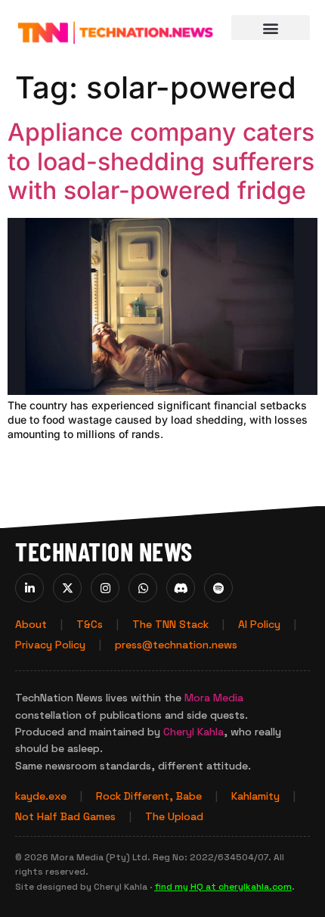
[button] (270, 27)
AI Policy (259, 624)
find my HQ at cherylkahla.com (223, 887)
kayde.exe (41, 796)
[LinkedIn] (29, 588)
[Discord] (180, 588)
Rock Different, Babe (149, 796)
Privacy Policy (50, 644)
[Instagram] (105, 588)
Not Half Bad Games (65, 816)
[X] (67, 588)
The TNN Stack (170, 624)
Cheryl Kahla (193, 731)
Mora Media (213, 697)
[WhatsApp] (142, 588)
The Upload (174, 816)
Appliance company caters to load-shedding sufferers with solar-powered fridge (161, 161)
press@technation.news (176, 644)
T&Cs (89, 624)
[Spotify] (218, 588)
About (31, 624)
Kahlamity (255, 796)
